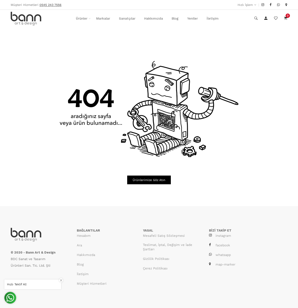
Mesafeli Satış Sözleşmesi (164, 236)
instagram (223, 236)
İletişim (213, 18)
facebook (223, 245)
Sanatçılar (127, 18)
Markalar (103, 18)
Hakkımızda (153, 18)
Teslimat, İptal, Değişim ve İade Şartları (167, 247)
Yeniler (192, 18)
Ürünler (81, 18)
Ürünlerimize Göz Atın (149, 180)
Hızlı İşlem (245, 5)
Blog (175, 18)
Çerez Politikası (155, 268)
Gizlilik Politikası (156, 259)
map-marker (225, 264)
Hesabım (84, 236)
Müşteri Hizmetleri (91, 284)
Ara (79, 245)
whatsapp (223, 255)
